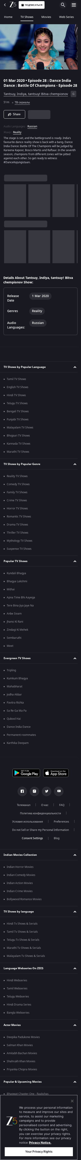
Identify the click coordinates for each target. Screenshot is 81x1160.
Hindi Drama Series (19, 1007)
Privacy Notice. (40, 1142)
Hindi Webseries (17, 983)
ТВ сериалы (30, 104)
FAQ (60, 808)
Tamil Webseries (17, 991)
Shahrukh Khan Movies (21, 1064)
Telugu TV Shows (17, 406)
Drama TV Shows (17, 527)
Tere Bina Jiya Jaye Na (20, 608)
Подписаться (33, 5)
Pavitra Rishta (15, 705)
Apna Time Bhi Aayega (21, 600)
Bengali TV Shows (18, 414)
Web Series (66, 17)
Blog (55, 841)
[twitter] (45, 794)
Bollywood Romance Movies (24, 902)
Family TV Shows (17, 495)
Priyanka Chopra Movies (22, 1072)
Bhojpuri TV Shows (18, 438)
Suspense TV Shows (19, 552)
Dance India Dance (19, 730)
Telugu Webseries (18, 999)
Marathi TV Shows (18, 454)
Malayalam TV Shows (20, 430)
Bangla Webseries (18, 1015)
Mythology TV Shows (19, 543)
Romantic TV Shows (19, 519)
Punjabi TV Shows (18, 422)
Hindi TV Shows (16, 398)
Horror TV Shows (17, 511)
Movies (46, 17)
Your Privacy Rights (38, 1151)
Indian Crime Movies (20, 894)
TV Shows (26, 17)
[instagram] (33, 794)
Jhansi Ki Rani (15, 624)
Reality (17, 135)
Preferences (59, 824)
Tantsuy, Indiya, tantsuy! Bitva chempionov (36, 96)
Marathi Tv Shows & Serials (24, 951)
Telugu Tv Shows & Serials (23, 943)
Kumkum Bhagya (17, 681)
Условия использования (25, 824)
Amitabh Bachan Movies (22, 1056)
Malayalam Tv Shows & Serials (26, 959)
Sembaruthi (14, 641)
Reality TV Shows (17, 479)
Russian (32, 129)
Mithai (11, 592)
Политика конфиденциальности (38, 816)
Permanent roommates (21, 738)
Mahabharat (14, 689)
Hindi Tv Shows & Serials (22, 926)
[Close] (72, 1101)
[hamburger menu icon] (73, 5)
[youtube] (57, 794)
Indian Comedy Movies (21, 878)
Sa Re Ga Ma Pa (17, 713)
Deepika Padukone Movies (23, 1040)
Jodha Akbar (14, 697)
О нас (43, 808)
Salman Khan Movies (20, 1048)
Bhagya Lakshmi (17, 584)
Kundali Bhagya (16, 576)
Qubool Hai (14, 721)
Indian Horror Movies (20, 870)
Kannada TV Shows (18, 446)
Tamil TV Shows (16, 382)
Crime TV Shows (17, 503)
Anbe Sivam (14, 616)
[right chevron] (9, 203)
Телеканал (22, 808)
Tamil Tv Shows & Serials (22, 934)
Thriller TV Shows (17, 535)
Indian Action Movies (20, 886)
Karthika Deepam (18, 746)
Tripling (11, 673)
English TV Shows (17, 390)
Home (8, 17)
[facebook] (20, 794)
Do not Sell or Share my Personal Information (39, 833)
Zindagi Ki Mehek (17, 632)
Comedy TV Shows (18, 487)
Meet (10, 649)
